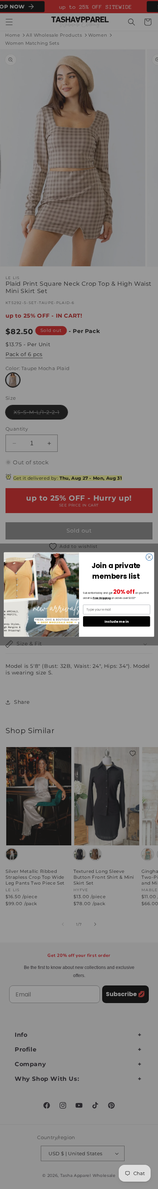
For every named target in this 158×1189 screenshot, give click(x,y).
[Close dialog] (149, 557)
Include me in (116, 621)
